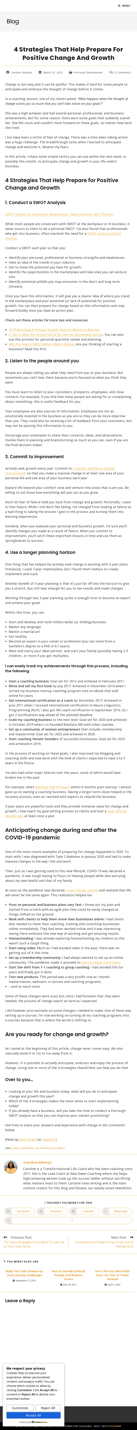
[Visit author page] (11, 1167)
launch (101, 962)
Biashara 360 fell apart (52, 787)
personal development (52, 1148)
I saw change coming (82, 890)
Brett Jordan (27, 1139)
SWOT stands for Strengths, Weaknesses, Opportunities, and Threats (59, 214)
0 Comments (123, 72)
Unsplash (48, 1139)
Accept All (33, 1415)
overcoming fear (30, 1148)
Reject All (48, 1408)
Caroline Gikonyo (21, 72)
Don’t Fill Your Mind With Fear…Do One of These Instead (112, 1275)
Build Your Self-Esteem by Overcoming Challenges (24, 1273)
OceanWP (115, 1426)
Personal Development (88, 72)
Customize (20, 1408)
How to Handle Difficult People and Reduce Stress (68, 1275)
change (15, 1148)
